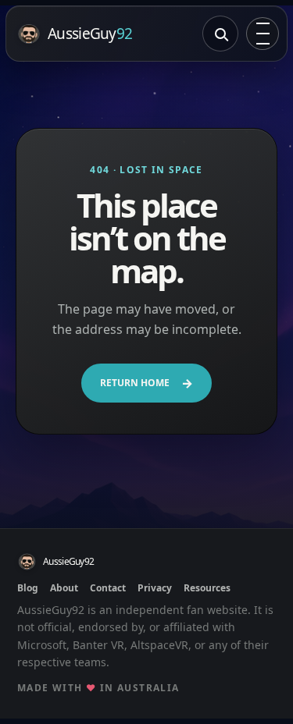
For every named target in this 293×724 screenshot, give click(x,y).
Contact (108, 587)
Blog (27, 587)
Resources (207, 587)
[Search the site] (220, 33)
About (64, 587)
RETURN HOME (146, 383)
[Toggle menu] (262, 33)
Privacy (155, 587)
